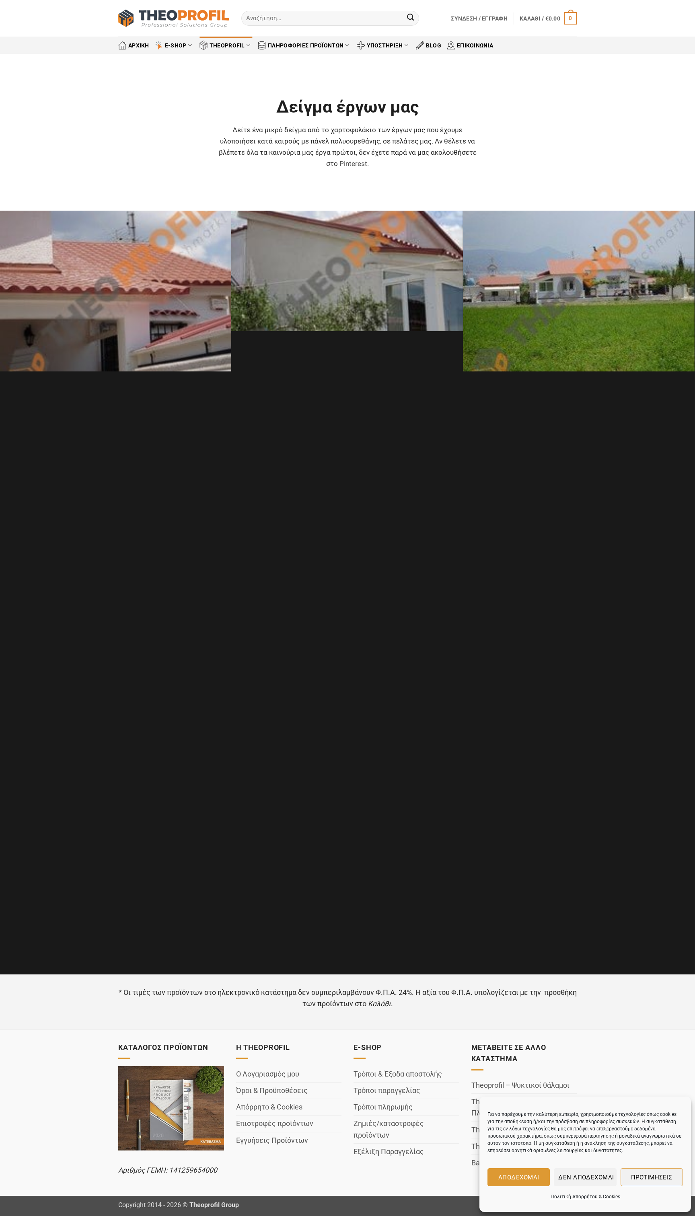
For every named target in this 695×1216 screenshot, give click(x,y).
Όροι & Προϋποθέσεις (272, 1091)
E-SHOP (176, 45)
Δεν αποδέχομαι (586, 1177)
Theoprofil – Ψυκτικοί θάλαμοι (520, 1085)
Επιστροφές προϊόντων (274, 1124)
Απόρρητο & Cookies (269, 1107)
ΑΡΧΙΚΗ (138, 45)
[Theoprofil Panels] (173, 18)
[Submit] (410, 18)
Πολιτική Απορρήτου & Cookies (585, 1197)
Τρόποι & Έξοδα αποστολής (398, 1074)
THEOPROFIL (227, 45)
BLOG (433, 45)
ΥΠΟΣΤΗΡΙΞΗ (385, 45)
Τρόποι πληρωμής (383, 1107)
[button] (479, 18)
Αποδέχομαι (518, 1177)
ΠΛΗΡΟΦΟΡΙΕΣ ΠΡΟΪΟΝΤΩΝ (305, 45)
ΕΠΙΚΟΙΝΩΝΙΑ (475, 45)
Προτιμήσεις (651, 1177)
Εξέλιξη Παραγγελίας (389, 1152)
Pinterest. (354, 164)
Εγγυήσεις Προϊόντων (272, 1140)
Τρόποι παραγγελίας (387, 1091)
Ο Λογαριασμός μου (267, 1074)
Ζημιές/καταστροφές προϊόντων (389, 1129)
